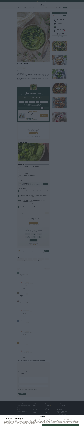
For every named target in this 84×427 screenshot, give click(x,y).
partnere (10, 419)
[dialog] (42, 421)
